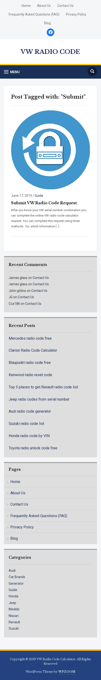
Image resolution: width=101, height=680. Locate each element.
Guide (39, 195)
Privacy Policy (76, 14)
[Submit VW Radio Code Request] (50, 149)
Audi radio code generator (30, 411)
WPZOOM (66, 671)
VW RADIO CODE (50, 52)
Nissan (14, 616)
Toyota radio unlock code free (33, 448)
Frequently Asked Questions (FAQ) (34, 14)
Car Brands (17, 577)
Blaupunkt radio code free (30, 362)
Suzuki (14, 628)
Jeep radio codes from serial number (39, 399)
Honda (13, 596)
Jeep (12, 603)
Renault (14, 622)
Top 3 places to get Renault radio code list (43, 387)
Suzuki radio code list (26, 423)
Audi (12, 570)
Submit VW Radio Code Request (44, 203)
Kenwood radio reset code (30, 375)
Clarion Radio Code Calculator (33, 350)
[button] (12, 72)
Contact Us (65, 6)
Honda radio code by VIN (29, 436)
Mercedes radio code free (30, 338)
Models (14, 609)
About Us (44, 6)
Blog (47, 23)
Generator (16, 583)
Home (26, 6)
